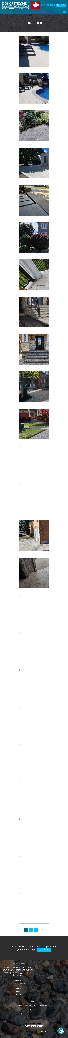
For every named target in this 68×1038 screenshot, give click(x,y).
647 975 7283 (34, 1026)
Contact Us (61, 5)
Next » (41, 930)
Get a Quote (44, 950)
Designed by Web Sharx (34, 1036)
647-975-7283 (48, 5)
